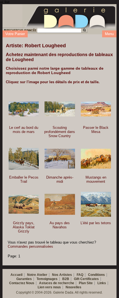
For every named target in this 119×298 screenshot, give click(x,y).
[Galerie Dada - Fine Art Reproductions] (71, 16)
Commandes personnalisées (30, 246)
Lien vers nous (49, 287)
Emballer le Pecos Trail (23, 179)
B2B (65, 279)
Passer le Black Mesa (95, 130)
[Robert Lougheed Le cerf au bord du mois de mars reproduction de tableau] (24, 109)
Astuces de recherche (56, 283)
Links (101, 283)
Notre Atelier (37, 275)
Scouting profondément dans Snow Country (59, 132)
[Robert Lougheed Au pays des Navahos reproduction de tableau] (60, 204)
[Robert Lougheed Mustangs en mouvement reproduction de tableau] (96, 159)
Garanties (24, 279)
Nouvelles (73, 287)
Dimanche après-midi (59, 179)
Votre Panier (15, 34)
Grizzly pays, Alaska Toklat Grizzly (24, 227)
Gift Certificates (86, 279)
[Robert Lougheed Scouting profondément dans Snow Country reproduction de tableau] (60, 108)
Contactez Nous (21, 283)
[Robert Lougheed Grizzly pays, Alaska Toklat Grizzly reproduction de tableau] (24, 204)
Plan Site (86, 283)
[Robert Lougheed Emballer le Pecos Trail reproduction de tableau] (24, 159)
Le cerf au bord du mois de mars (23, 130)
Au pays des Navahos (60, 225)
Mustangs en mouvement (96, 179)
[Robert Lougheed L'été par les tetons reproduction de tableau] (96, 204)
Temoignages (47, 279)
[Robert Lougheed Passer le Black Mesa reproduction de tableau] (96, 108)
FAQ (80, 275)
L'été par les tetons (96, 223)
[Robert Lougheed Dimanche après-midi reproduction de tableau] (60, 159)
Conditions (96, 275)
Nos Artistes (62, 275)
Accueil (16, 275)
